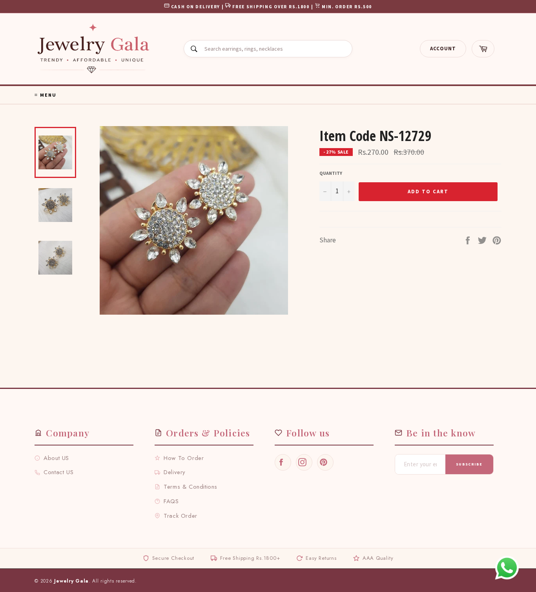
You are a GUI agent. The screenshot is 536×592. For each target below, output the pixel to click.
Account (443, 48)
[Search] (194, 48)
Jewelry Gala (71, 581)
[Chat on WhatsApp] (507, 567)
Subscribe (469, 464)
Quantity (330, 173)
